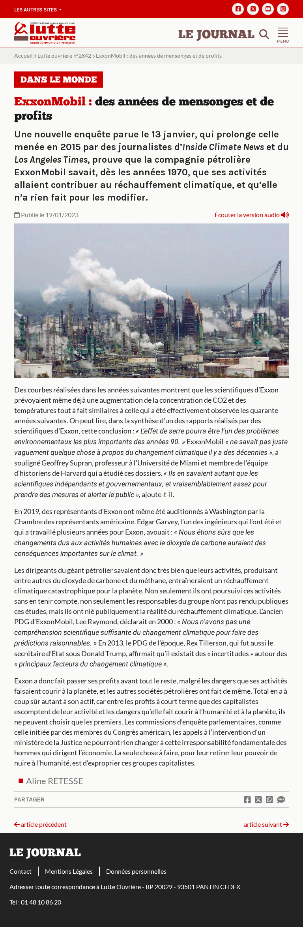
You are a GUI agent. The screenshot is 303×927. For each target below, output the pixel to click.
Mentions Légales (69, 871)
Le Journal (216, 35)
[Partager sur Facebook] (247, 799)
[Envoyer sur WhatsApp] (269, 799)
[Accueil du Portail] (45, 32)
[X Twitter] (253, 9)
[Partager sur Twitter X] (258, 799)
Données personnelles (136, 871)
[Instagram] (283, 9)
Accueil (23, 55)
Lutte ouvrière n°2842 (64, 55)
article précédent (43, 824)
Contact (20, 871)
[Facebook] (238, 9)
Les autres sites (36, 10)
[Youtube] (268, 9)
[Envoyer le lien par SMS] (281, 799)
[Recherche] (264, 33)
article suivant (263, 824)
